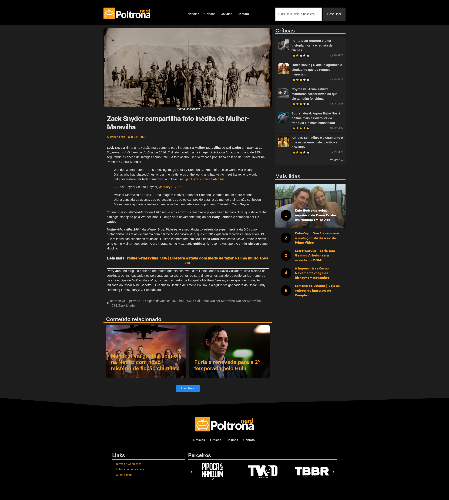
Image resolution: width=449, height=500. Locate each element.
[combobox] (298, 14)
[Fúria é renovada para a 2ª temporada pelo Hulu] (229, 351)
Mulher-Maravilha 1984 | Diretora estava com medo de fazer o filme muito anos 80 (197, 260)
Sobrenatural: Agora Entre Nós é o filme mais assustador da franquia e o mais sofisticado (315, 118)
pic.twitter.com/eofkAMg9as (205, 179)
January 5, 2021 (170, 187)
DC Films (178, 301)
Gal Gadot (202, 301)
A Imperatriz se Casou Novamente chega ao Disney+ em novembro (312, 273)
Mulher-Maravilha (222, 301)
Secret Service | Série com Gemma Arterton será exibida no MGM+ (315, 255)
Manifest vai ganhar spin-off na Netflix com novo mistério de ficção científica (145, 362)
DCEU (190, 301)
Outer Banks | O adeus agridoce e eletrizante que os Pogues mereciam (316, 69)
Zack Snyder (127, 305)
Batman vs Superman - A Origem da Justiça (140, 301)
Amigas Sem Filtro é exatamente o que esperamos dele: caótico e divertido (317, 142)
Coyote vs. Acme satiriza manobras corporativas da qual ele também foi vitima (314, 93)
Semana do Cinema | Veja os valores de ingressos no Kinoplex (317, 290)
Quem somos (124, 474)
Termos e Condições (128, 463)
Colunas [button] (226, 14)
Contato (243, 14)
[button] (191, 472)
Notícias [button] (193, 14)
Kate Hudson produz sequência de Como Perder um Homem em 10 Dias (315, 215)
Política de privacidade (130, 469)
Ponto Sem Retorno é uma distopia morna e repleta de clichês (312, 45)
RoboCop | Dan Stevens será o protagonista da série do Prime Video (317, 238)
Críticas (209, 14)
